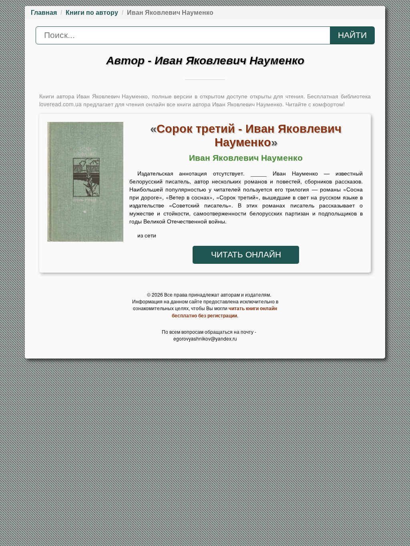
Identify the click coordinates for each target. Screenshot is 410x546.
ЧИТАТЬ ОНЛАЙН (246, 254)
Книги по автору (92, 12)
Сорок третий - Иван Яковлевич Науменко (249, 135)
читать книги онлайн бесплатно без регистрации (224, 312)
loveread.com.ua (60, 104)
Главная (44, 12)
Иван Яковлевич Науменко (246, 158)
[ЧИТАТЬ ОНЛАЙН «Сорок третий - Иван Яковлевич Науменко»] (85, 184)
